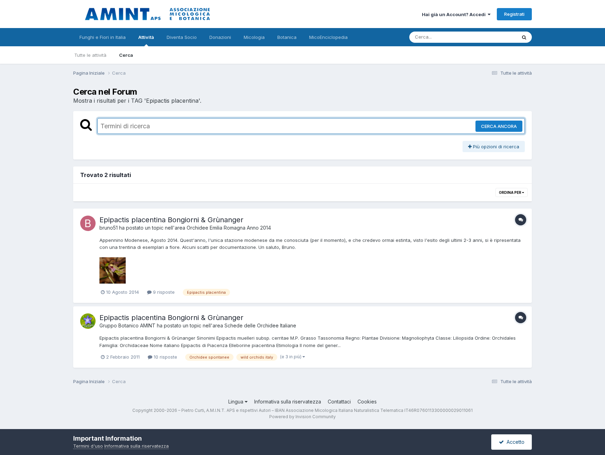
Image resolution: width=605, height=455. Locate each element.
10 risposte (164, 357)
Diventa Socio (182, 37)
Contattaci (339, 402)
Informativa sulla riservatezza (287, 402)
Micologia (254, 37)
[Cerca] (524, 37)
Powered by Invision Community (302, 416)
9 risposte (163, 292)
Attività (146, 37)
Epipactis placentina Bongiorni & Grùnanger (171, 220)
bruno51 (108, 228)
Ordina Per (510, 192)
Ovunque (497, 37)
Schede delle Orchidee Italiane (260, 325)
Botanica (287, 37)
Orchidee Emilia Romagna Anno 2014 (229, 228)
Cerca (126, 55)
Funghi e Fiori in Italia (102, 37)
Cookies (367, 402)
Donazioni (220, 37)
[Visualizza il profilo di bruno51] (88, 223)
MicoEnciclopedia (328, 37)
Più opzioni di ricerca (495, 146)
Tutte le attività (90, 55)
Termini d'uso (88, 446)
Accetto (514, 442)
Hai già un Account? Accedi (455, 14)
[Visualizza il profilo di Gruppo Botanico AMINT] (88, 321)
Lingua (236, 402)
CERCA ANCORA (499, 126)
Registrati (514, 14)
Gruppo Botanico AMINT (127, 325)
